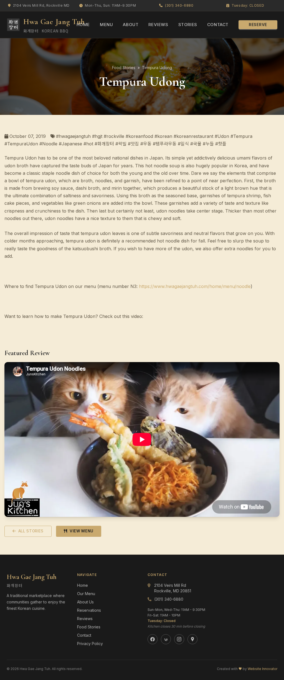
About (130, 24)
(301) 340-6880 (179, 5)
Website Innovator (262, 669)
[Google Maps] (192, 639)
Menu (106, 24)
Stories (187, 24)
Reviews (158, 24)
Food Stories (123, 67)
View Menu (81, 531)
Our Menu (86, 593)
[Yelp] (166, 639)
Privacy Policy (90, 643)
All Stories (31, 531)
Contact (218, 24)
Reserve (258, 24)
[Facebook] (153, 639)
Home (83, 24)
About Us (85, 602)
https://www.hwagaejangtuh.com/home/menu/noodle (195, 286)
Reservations (89, 610)
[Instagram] (179, 639)
